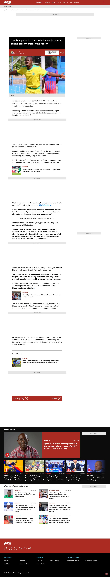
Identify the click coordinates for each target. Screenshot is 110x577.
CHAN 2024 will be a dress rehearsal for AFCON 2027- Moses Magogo (96, 478)
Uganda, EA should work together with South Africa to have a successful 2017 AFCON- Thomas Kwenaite (60, 446)
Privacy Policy (54, 560)
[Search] (104, 2)
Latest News (7, 6)
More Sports (55, 2)
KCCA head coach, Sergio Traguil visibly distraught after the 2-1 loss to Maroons (13, 478)
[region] (55, 470)
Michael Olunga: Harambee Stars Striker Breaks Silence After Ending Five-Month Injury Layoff (59, 495)
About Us (39, 560)
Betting (65, 2)
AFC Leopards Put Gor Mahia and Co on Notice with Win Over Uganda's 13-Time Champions (59, 520)
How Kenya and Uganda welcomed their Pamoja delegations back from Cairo (54, 478)
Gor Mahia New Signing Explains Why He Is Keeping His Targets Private (25, 495)
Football (38, 2)
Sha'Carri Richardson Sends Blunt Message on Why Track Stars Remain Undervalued (24, 520)
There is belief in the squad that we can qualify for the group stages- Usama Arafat (34, 478)
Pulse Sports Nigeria (73, 560)
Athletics (47, 2)
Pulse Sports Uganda (91, 560)
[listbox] (55, 470)
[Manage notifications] (106, 574)
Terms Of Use (41, 564)
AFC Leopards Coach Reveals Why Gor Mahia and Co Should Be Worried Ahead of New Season (25, 508)
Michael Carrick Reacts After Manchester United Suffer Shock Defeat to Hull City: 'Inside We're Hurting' (60, 508)
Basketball (22, 560)
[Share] (62, 52)
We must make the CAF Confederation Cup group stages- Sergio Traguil (74, 478)
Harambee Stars (54, 490)
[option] (13, 471)
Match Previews (74, 2)
